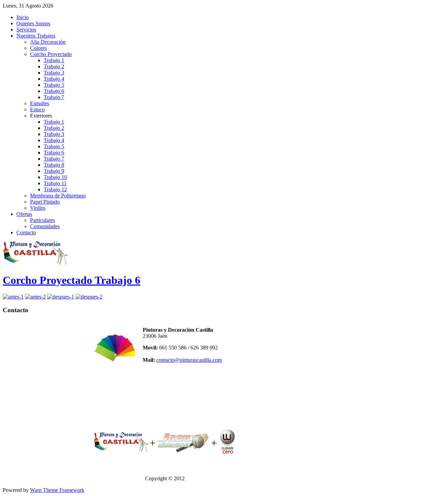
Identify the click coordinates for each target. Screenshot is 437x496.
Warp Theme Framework (57, 490)
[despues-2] (88, 297)
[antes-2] (35, 297)
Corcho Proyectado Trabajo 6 (71, 280)
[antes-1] (13, 297)
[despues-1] (60, 297)
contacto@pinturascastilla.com (189, 360)
